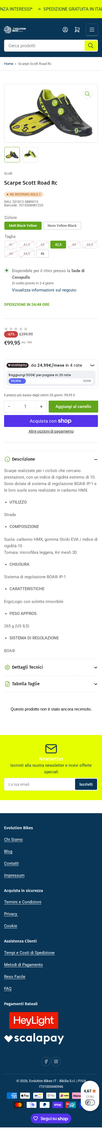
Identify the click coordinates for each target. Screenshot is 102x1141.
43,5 (89, 245)
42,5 (58, 245)
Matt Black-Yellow (23, 226)
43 (74, 245)
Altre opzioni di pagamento (51, 431)
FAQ (7, 988)
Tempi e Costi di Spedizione (29, 952)
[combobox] (51, 46)
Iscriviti (86, 784)
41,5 (26, 245)
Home (8, 64)
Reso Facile (14, 976)
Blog (8, 851)
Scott (8, 173)
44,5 (26, 254)
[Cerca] (91, 46)
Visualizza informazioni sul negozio (44, 290)
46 (42, 254)
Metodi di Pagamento (23, 964)
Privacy (11, 913)
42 (42, 245)
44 (11, 254)
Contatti (11, 863)
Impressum (14, 875)
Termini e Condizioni (22, 902)
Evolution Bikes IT (43, 1081)
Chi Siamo (13, 839)
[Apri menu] (92, 30)
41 (11, 245)
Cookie (10, 925)
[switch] (90, 1102)
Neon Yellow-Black (62, 226)
